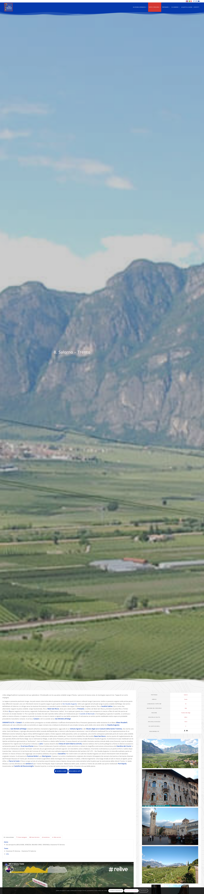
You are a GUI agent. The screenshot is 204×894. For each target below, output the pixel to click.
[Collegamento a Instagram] (196, 1)
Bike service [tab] (57, 837)
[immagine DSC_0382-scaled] (171, 788)
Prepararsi (165, 7)
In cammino (174, 7)
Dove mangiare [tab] (22, 837)
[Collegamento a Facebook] (194, 1)
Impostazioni (143, 890)
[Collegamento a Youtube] (199, 1)
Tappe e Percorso (154, 7)
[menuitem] (187, 1)
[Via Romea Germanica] (8, 7)
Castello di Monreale (87, 714)
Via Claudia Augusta (69, 704)
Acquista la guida (186, 7)
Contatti (196, 7)
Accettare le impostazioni (116, 890)
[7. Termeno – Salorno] (1, 447)
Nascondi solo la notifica (131, 890)
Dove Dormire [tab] (35, 837)
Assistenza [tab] (46, 837)
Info (7, 854)
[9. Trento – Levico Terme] (203, 447)
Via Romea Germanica (139, 7)
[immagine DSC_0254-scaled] (171, 865)
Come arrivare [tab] (9, 837)
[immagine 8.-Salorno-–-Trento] (171, 754)
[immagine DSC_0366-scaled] (171, 827)
